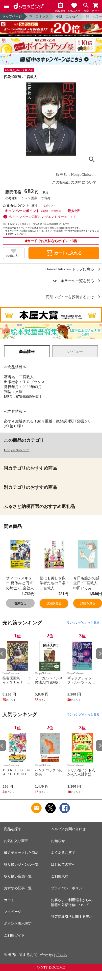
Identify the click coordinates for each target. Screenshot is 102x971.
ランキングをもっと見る (83, 622)
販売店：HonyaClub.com (76, 175)
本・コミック (39, 16)
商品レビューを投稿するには (70, 297)
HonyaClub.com (16, 450)
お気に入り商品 (16, 841)
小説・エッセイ (67, 16)
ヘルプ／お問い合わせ (68, 829)
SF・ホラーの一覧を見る (73, 281)
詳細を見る (54, 603)
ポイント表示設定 (18, 923)
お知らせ (58, 841)
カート (9, 900)
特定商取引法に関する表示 (72, 917)
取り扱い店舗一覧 (18, 876)
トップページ (12, 16)
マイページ (12, 912)
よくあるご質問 (63, 853)
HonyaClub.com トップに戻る (69, 269)
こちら (61, 955)
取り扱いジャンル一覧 (21, 864)
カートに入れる (64, 253)
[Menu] (6, 6)
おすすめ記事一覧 (18, 888)
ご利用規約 (59, 876)
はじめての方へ (63, 864)
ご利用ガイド (14, 935)
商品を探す (12, 829)
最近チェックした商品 (21, 853)
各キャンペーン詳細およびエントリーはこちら (43, 217)
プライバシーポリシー (68, 888)
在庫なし (20, 603)
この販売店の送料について (74, 182)
